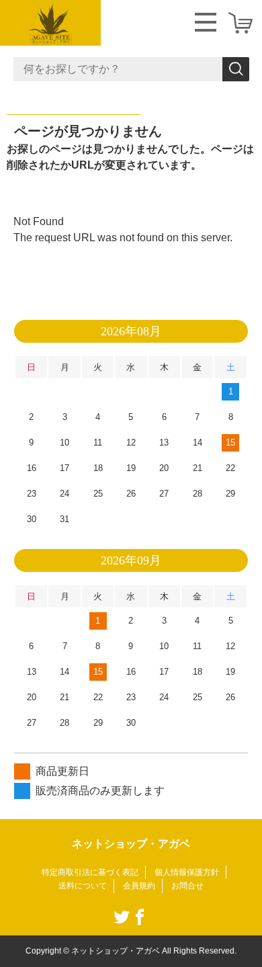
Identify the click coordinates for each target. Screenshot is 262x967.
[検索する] (235, 69)
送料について (82, 885)
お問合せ (187, 885)
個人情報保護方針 (187, 872)
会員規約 (139, 885)
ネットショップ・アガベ (131, 843)
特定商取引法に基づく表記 (90, 872)
